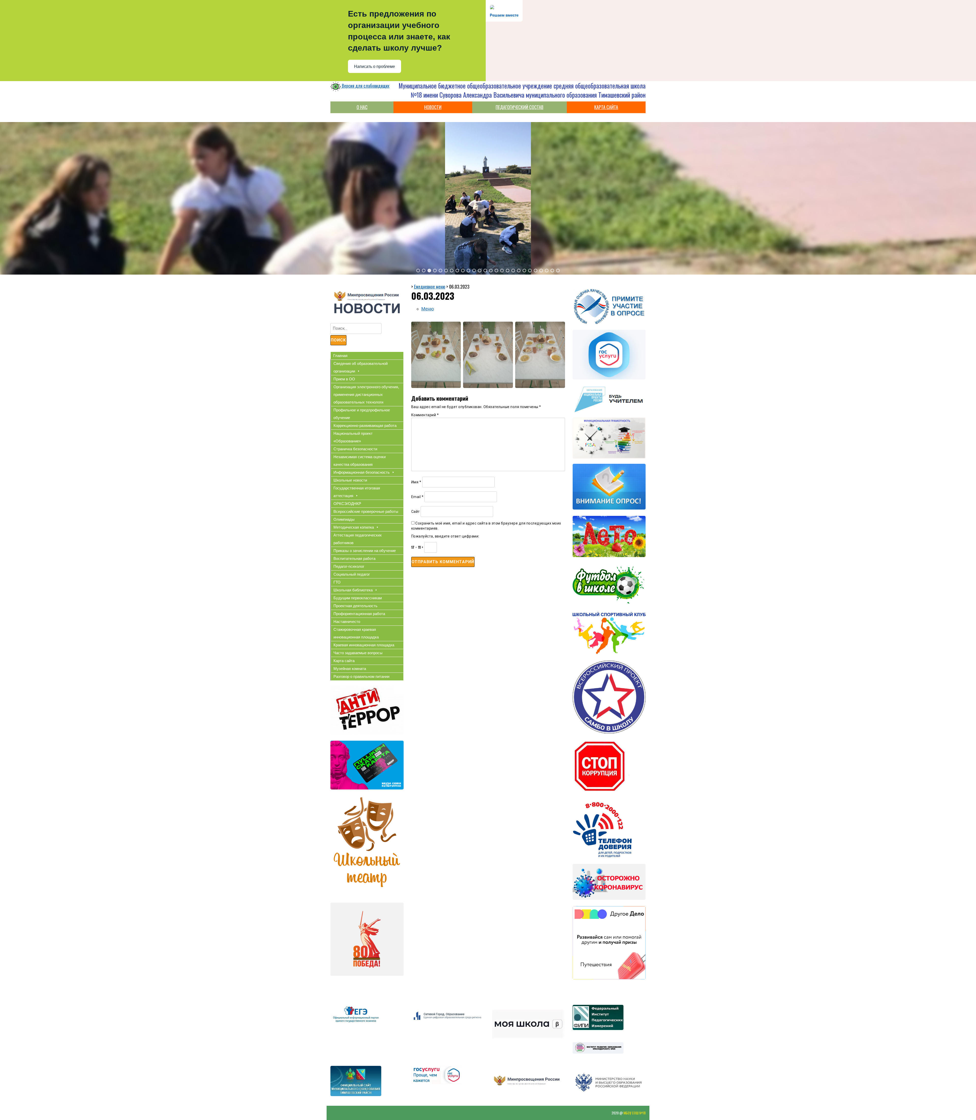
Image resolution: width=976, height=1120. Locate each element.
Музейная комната (349, 668)
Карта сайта (344, 661)
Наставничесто (346, 621)
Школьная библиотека (353, 590)
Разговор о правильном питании (361, 676)
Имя (416, 482)
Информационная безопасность (361, 472)
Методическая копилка (353, 527)
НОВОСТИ (432, 107)
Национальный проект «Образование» (353, 437)
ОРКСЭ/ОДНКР (347, 503)
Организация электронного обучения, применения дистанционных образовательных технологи (366, 394)
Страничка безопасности (355, 449)
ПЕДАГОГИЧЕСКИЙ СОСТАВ (519, 107)
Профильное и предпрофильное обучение (361, 414)
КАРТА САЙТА (606, 107)
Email (417, 497)
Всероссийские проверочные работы (365, 511)
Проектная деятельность (355, 606)
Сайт (415, 512)
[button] (418, 270)
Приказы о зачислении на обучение (364, 550)
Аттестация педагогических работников (357, 539)
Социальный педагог (351, 574)
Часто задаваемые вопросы (358, 653)
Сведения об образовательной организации (360, 367)
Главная (340, 355)
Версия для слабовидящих (365, 85)
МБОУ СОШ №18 (634, 1112)
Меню (427, 308)
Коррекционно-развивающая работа (364, 425)
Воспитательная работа (354, 558)
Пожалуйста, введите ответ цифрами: (445, 536)
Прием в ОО (344, 379)
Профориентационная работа (359, 613)
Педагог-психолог (348, 566)
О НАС (362, 107)
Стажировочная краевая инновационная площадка (356, 633)
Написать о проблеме (374, 66)
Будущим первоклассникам (357, 598)
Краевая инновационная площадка (363, 645)
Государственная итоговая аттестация (356, 492)
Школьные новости (350, 480)
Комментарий (425, 415)
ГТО (337, 582)
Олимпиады (344, 519)
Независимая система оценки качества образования (359, 461)
